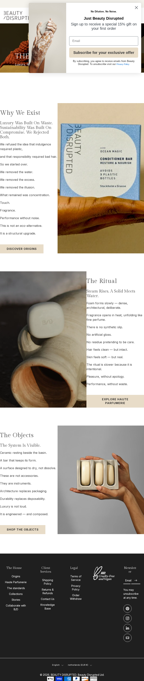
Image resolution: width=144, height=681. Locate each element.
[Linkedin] (127, 628)
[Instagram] (127, 618)
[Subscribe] (135, 580)
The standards (16, 587)
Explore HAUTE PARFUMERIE (115, 401)
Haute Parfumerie (16, 582)
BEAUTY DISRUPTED (63, 674)
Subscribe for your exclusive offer (103, 53)
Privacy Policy (75, 587)
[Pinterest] (127, 608)
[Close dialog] (136, 7)
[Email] (127, 638)
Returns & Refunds (48, 591)
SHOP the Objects (23, 529)
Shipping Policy (47, 581)
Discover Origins (22, 249)
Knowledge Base (47, 606)
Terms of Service (75, 578)
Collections (16, 593)
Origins (16, 576)
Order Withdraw (76, 597)
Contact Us (47, 599)
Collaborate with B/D (16, 607)
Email (128, 580)
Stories (16, 599)
